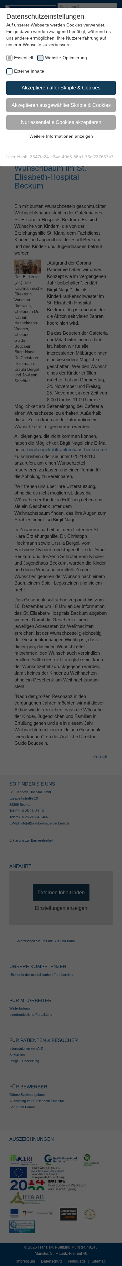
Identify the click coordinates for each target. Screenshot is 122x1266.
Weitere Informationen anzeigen (61, 136)
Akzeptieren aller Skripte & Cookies (61, 87)
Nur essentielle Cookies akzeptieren (61, 122)
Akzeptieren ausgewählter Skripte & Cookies (61, 105)
